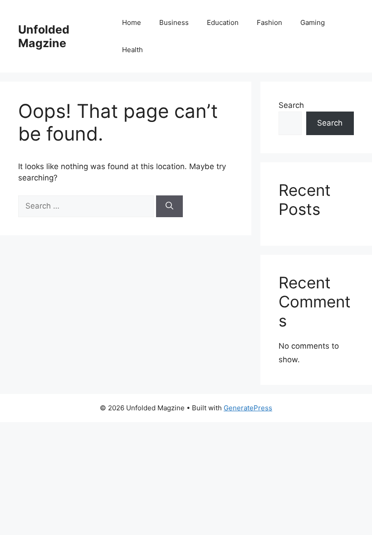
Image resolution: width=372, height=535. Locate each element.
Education (223, 22)
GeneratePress (248, 408)
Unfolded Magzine (43, 36)
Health (132, 49)
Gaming (312, 22)
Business (174, 22)
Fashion (269, 22)
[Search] (169, 206)
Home (131, 22)
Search (291, 105)
